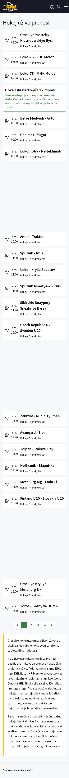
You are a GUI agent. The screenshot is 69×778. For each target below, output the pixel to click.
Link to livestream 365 (10, 6)
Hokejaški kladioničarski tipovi (30, 90)
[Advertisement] (34, 195)
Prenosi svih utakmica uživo (18, 770)
